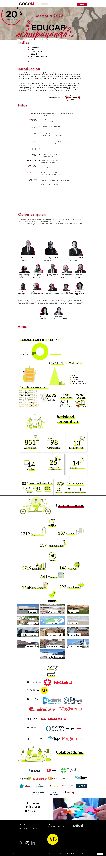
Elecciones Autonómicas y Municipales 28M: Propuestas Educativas (57, 142)
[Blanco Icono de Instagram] (27, 843)
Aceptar (99, 853)
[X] (21, 843)
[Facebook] (28, 811)
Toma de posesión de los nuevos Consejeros (51, 151)
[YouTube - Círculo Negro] (26, 811)
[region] (31, 442)
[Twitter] (32, 258)
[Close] (104, 854)
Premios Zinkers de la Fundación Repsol (50, 148)
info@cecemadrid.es (24, 833)
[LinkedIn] (34, 258)
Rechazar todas (90, 853)
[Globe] (28, 682)
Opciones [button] (83, 853)
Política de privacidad (72, 853)
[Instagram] (35, 811)
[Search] (86, 3)
